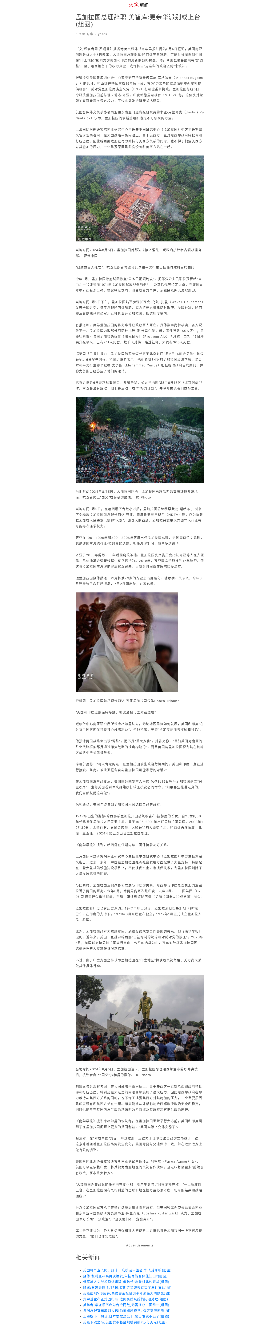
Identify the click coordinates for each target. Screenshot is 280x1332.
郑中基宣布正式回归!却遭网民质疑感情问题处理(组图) (125, 1299)
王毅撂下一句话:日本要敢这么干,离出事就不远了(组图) (126, 1316)
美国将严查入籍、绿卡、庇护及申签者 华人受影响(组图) (127, 1270)
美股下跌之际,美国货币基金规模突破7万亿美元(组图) (125, 1322)
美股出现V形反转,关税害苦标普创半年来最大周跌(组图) (127, 1293)
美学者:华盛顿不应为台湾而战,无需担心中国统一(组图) (126, 1305)
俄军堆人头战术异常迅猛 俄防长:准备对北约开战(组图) (126, 1282)
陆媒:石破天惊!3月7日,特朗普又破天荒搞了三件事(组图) (127, 1288)
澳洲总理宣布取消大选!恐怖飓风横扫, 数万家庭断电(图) (127, 1311)
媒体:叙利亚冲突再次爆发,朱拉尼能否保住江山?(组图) (125, 1276)
